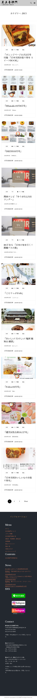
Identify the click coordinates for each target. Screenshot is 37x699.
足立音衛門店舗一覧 (10, 536)
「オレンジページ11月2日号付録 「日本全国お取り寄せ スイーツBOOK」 (18, 58)
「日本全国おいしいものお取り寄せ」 (18, 479)
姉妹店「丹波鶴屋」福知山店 (13, 539)
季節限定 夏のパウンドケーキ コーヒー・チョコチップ (18, 582)
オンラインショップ (10, 551)
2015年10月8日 (18, 115)
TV (12, 191)
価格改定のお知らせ (10, 586)
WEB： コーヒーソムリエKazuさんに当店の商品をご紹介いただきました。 (18, 577)
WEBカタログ (9, 549)
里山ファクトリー (10, 544)
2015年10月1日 (18, 161)
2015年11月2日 (18, 70)
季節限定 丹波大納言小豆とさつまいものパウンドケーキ (18, 572)
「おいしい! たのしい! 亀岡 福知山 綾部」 (18, 340)
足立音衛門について (10, 531)
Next (26, 501)
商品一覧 (7, 546)
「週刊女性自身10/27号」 (16, 432)
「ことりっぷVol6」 (14, 293)
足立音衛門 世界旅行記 (11, 558)
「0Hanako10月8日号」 (16, 106)
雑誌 (23, 49)
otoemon (8, 70)
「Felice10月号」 (12, 387)
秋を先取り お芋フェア (11, 569)
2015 (7, 49)
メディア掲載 (8, 533)
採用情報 (7, 541)
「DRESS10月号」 (13, 151)
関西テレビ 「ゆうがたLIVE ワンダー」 (18, 198)
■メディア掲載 (15, 49)
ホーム (7, 528)
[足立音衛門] (9, 2)
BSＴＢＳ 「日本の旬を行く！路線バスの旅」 (18, 246)
